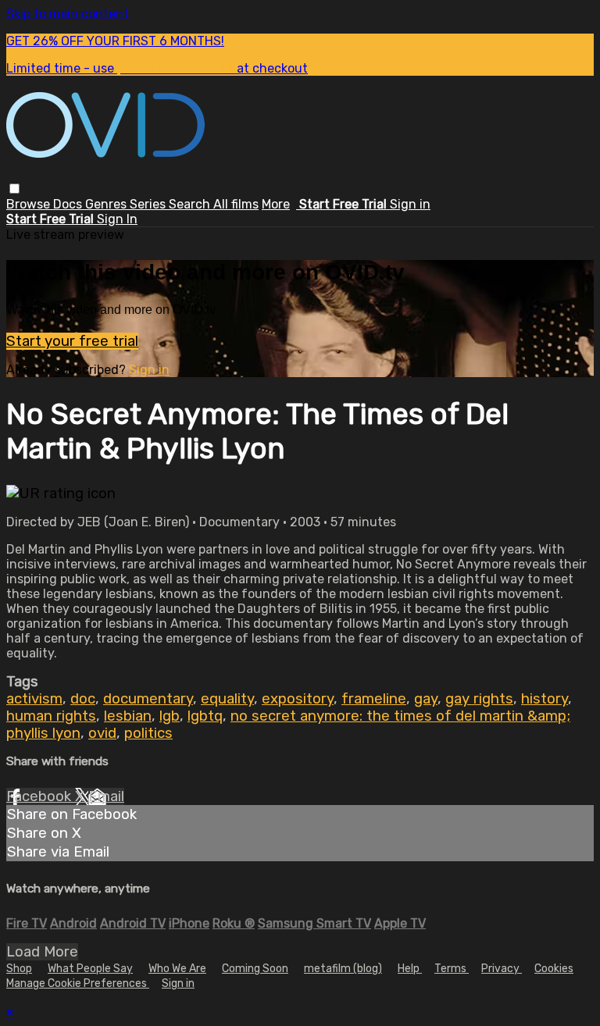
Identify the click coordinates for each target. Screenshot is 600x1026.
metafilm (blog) (343, 968)
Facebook (40, 796)
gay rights (479, 698)
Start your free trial (72, 341)
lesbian (128, 716)
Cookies (553, 968)
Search (191, 204)
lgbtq (205, 716)
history (544, 698)
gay (426, 698)
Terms (451, 968)
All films (236, 204)
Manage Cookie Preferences (77, 983)
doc (82, 698)
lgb (169, 716)
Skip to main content (67, 13)
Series (149, 204)
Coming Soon (255, 968)
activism (34, 698)
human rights (51, 716)
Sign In (117, 219)
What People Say (90, 968)
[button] (14, 188)
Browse (29, 204)
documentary (148, 698)
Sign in (410, 204)
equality (227, 698)
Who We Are (177, 968)
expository (298, 698)
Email (106, 796)
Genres (107, 204)
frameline (373, 698)
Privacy (501, 968)
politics (148, 733)
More (276, 204)
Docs (69, 204)
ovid (102, 733)
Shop (19, 968)
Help (410, 968)
